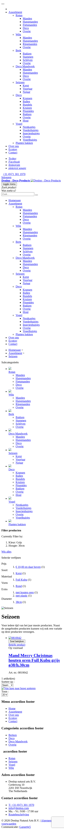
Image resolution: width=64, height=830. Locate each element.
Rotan (12, 758)
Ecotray (13, 718)
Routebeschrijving (19, 814)
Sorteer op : (7, 681)
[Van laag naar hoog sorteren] (18, 688)
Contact (13, 721)
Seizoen (13, 761)
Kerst (19, 573)
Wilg (11, 767)
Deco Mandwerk (18, 741)
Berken (13, 735)
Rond (19, 586)
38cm (19, 601)
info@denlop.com (19, 808)
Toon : (5, 691)
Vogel (12, 764)
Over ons (14, 714)
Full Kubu (21, 579)
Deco (12, 738)
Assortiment (15, 711)
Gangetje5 (25, 826)
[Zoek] (36, 194)
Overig (12, 744)
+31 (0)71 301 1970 (14, 174)
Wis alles (6, 551)
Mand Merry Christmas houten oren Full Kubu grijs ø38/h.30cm (34, 660)
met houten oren (25, 592)
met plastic (22, 595)
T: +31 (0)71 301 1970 (21, 804)
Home (12, 708)
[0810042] (15, 637)
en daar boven (28, 566)
